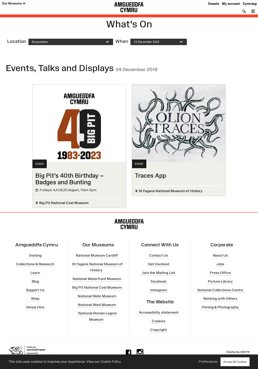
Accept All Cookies (235, 361)
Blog (35, 281)
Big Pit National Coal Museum (97, 287)
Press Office (220, 273)
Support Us (35, 290)
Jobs (220, 264)
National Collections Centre (220, 290)
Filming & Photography (220, 307)
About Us (220, 255)
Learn (35, 273)
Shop (35, 298)
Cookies (158, 321)
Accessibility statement (158, 312)
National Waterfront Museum (97, 279)
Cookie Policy (111, 361)
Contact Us (158, 255)
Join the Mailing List (158, 273)
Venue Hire (35, 307)
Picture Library (220, 281)
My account (231, 3)
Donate (213, 3)
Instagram (158, 290)
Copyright (158, 330)
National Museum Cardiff (97, 255)
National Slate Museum (97, 296)
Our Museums (12, 3)
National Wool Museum (97, 305)
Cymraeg (250, 3)
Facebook (158, 281)
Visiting (35, 255)
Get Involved (158, 264)
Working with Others (220, 298)
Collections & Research (35, 264)
